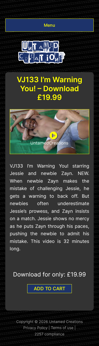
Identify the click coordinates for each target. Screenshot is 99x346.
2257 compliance (49, 334)
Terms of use (62, 328)
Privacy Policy (35, 328)
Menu (49, 25)
